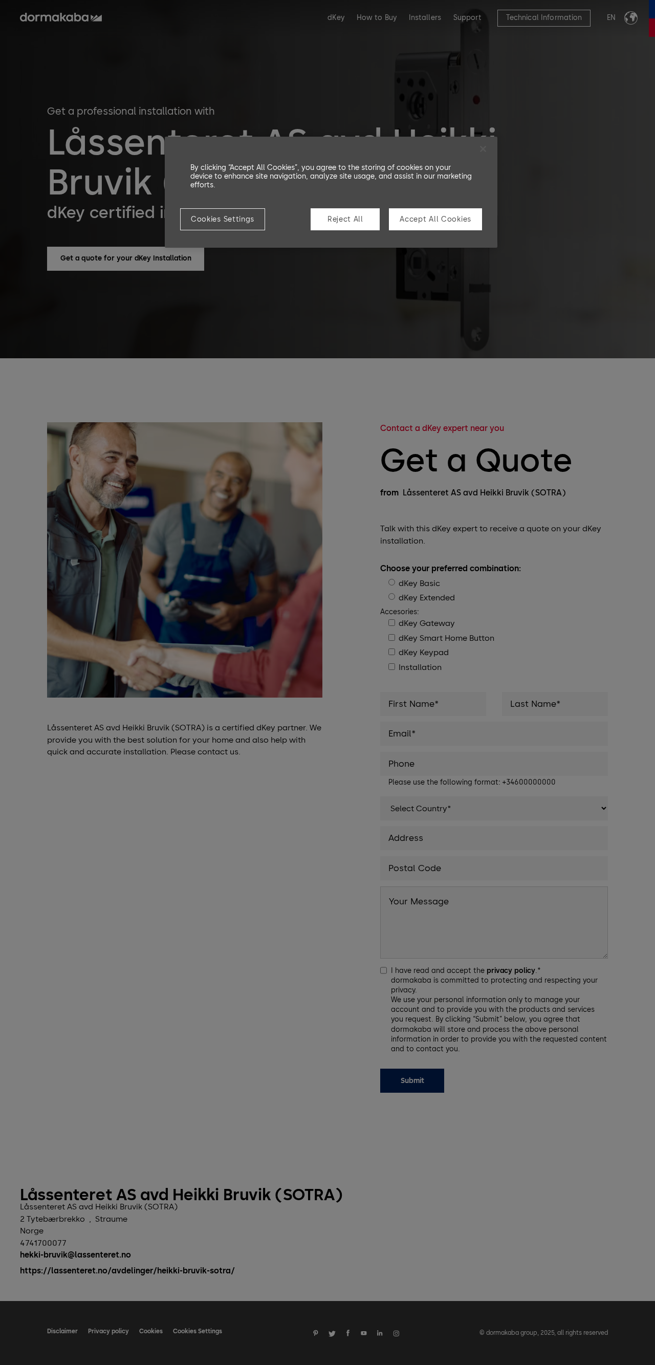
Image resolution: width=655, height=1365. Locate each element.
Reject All (345, 219)
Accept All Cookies (435, 219)
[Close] (483, 149)
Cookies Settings (222, 219)
